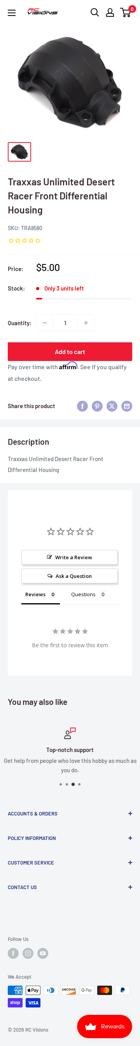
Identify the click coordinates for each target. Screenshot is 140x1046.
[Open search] (95, 12)
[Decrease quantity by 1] (45, 323)
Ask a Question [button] (74, 575)
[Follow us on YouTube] (42, 953)
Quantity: (20, 322)
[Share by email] (126, 406)
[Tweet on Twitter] (112, 406)
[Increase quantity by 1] (86, 323)
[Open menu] (12, 13)
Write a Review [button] (73, 557)
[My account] (110, 12)
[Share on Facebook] (82, 406)
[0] (126, 12)
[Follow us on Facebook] (13, 953)
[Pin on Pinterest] (97, 406)
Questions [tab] (83, 594)
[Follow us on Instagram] (28, 953)
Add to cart (70, 351)
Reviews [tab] (35, 594)
